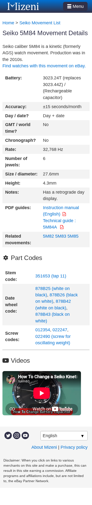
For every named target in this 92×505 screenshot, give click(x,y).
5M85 (73, 236)
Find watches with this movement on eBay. (44, 65)
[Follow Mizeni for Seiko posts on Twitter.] (8, 435)
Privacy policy (74, 447)
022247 (60, 329)
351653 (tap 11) (50, 276)
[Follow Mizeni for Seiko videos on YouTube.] (25, 435)
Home (8, 22)
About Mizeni (44, 447)
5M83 (60, 236)
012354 (42, 329)
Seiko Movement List (39, 22)
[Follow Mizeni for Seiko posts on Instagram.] (16, 435)
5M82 (48, 236)
